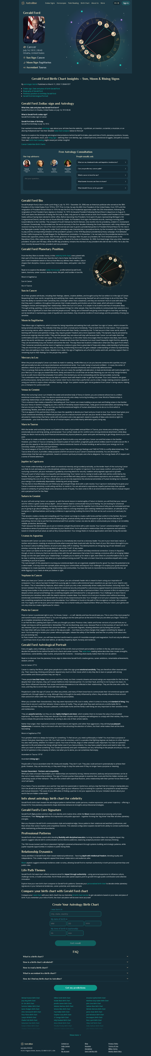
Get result (75, 943)
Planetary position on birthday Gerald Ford (39, 93)
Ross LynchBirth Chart (94, 1020)
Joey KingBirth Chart (28, 1001)
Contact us (65, 1044)
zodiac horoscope (52, 270)
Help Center (65, 1046)
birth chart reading (36, 140)
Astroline (28, 1044)
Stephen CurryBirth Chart (62, 1015)
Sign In (126, 3)
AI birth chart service (80, 895)
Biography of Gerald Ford (33, 91)
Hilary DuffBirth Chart (93, 1023)
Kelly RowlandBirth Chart (62, 1020)
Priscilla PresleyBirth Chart (63, 1026)
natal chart (86, 651)
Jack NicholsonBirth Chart (95, 1015)
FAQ (62, 1049)
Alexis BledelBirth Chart (62, 1023)
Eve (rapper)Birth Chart (94, 1017)
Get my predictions (75, 987)
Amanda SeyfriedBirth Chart (96, 998)
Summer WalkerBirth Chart (30, 1006)
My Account (65, 1051)
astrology (46, 128)
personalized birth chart (96, 883)
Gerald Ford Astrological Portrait (35, 96)
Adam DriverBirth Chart (94, 1031)
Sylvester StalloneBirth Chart (64, 1029)
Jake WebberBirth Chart (94, 1029)
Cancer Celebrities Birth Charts (33, 144)
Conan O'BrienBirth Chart (30, 1026)
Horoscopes (61, 3)
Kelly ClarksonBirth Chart (94, 1026)
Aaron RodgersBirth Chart (30, 1009)
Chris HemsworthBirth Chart (31, 1012)
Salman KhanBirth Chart (94, 1006)
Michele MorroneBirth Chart (95, 1009)
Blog (86, 1044)
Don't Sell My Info (91, 1051)
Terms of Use (113, 1046)
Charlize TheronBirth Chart (30, 1029)
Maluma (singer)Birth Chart (63, 1031)
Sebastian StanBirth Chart (30, 1023)
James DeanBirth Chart (94, 1012)
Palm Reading (73, 3)
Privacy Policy (113, 1044)
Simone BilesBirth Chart (62, 1009)
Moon (23, 863)
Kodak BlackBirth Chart (62, 1001)
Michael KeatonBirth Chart (30, 998)
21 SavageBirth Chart (61, 1017)
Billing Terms (113, 1049)
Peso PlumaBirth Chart (29, 1015)
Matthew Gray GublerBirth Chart (97, 1001)
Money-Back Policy (115, 1051)
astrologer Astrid (30, 84)
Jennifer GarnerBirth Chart (63, 1003)
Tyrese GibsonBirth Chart (30, 1031)
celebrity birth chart (63, 255)
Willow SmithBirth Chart (62, 998)
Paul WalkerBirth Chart (62, 1012)
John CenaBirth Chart (93, 1003)
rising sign (52, 138)
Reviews (88, 1046)
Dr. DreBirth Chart (27, 1003)
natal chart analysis (61, 131)
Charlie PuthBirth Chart (29, 1020)
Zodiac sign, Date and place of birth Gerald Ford (41, 88)
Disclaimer (88, 1049)
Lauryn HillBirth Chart (28, 1017)
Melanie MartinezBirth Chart (63, 1006)
